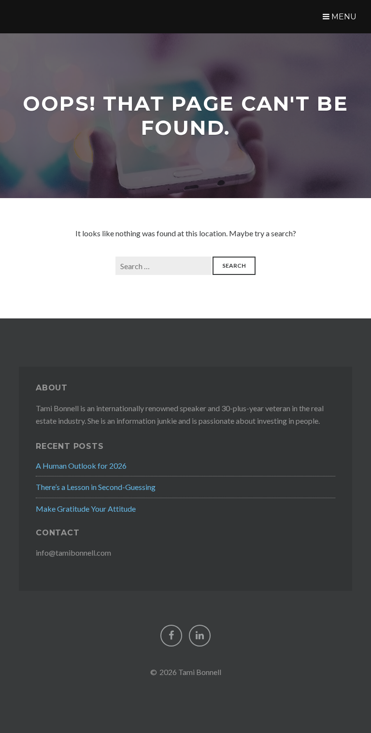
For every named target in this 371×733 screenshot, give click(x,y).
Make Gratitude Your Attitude (86, 508)
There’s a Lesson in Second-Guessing (96, 486)
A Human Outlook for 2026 (81, 465)
